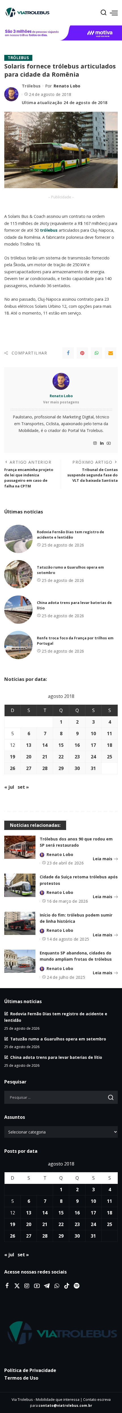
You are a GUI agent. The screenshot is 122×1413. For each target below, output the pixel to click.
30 (77, 768)
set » (23, 787)
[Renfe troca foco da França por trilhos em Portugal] (18, 645)
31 (93, 768)
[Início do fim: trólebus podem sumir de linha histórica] (19, 923)
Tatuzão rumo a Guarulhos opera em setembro (58, 1039)
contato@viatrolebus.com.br (65, 1405)
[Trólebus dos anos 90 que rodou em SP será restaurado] (19, 847)
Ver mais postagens (61, 402)
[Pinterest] (82, 353)
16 (77, 745)
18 (109, 745)
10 (93, 733)
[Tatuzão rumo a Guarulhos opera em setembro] (18, 574)
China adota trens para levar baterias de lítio (56, 1057)
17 (93, 745)
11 (109, 733)
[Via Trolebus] (61, 1333)
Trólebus (18, 57)
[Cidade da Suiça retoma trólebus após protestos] (19, 885)
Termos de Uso (21, 1378)
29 (61, 768)
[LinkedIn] (101, 443)
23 (77, 757)
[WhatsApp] (96, 353)
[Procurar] (103, 12)
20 (28, 757)
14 (44, 745)
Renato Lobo (67, 86)
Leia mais (102, 858)
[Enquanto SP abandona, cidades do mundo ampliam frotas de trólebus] (19, 961)
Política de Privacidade (30, 1370)
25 (109, 757)
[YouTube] (108, 443)
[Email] (110, 353)
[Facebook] (68, 353)
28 (44, 768)
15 (61, 745)
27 (28, 768)
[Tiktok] (67, 1286)
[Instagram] (95, 443)
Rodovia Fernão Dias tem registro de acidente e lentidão (70, 535)
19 (12, 757)
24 (93, 757)
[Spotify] (76, 1286)
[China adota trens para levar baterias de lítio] (18, 609)
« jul (9, 787)
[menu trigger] (114, 12)
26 (12, 768)
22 (61, 757)
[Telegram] (47, 1286)
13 (28, 745)
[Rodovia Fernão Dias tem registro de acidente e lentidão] (18, 539)
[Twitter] (17, 1286)
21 (44, 757)
